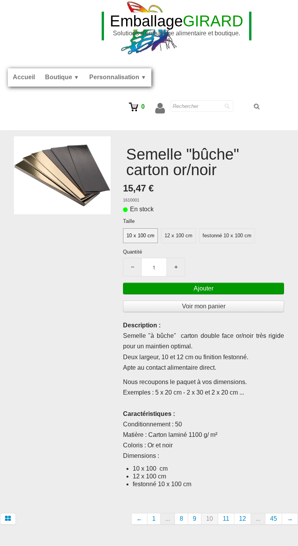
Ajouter (203, 288)
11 (226, 518)
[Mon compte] (160, 108)
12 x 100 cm (178, 235)
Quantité (132, 252)
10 (209, 518)
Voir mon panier (203, 306)
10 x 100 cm (140, 235)
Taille (129, 221)
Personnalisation (117, 77)
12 (242, 518)
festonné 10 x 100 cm (227, 235)
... (167, 518)
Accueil (24, 77)
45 (273, 518)
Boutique (62, 77)
